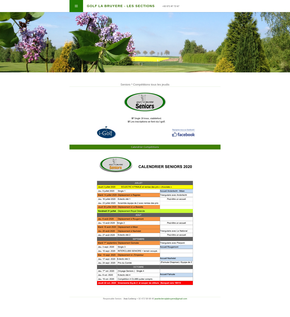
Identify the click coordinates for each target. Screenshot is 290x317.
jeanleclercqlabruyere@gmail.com (171, 298)
